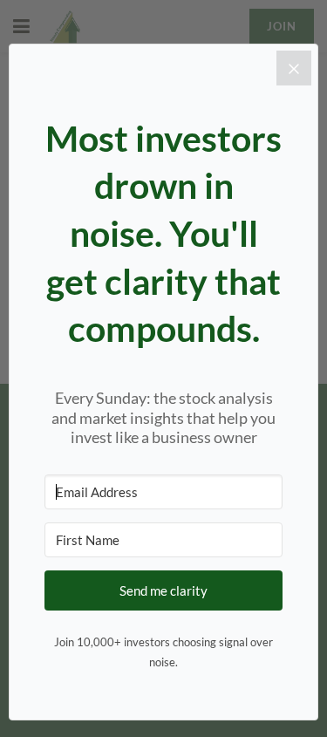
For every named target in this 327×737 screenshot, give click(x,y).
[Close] (293, 68)
